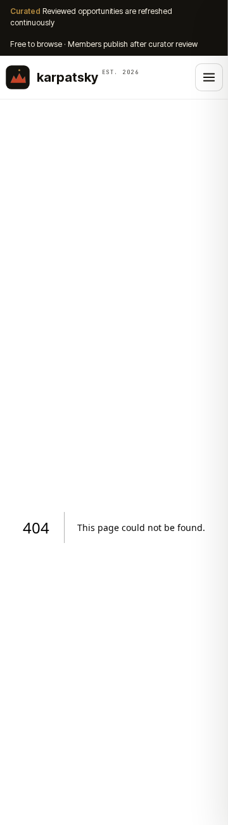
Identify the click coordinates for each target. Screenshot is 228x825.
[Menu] (209, 77)
